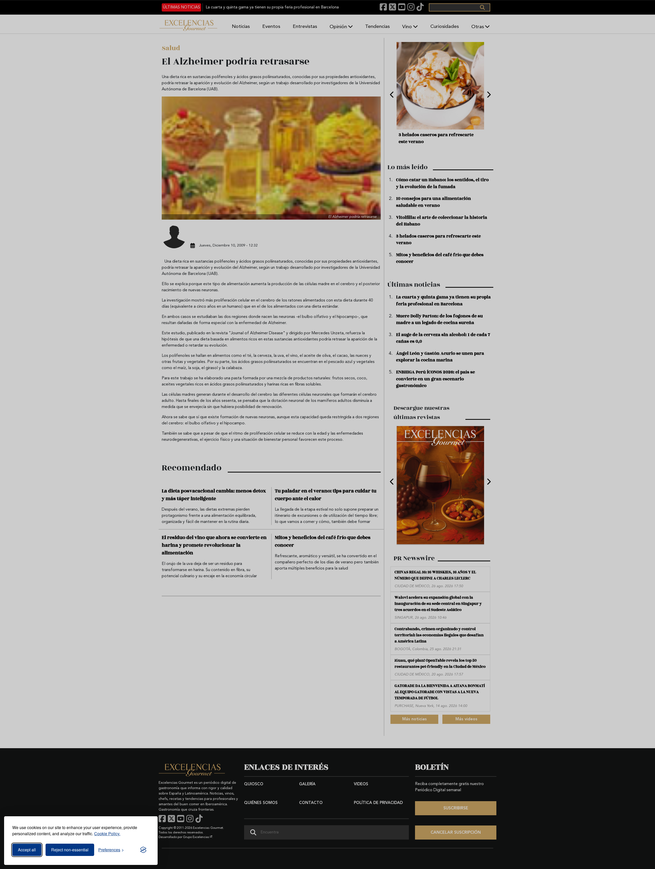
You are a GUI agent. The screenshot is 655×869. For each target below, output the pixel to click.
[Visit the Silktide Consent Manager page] (143, 850)
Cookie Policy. (107, 833)
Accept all (27, 850)
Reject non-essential (70, 850)
